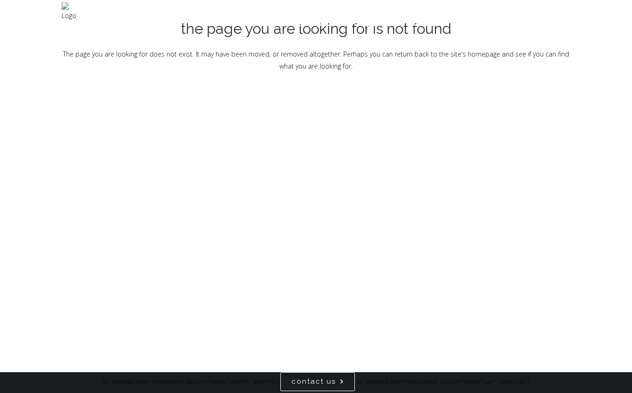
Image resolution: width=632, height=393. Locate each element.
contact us (313, 381)
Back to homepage (316, 105)
